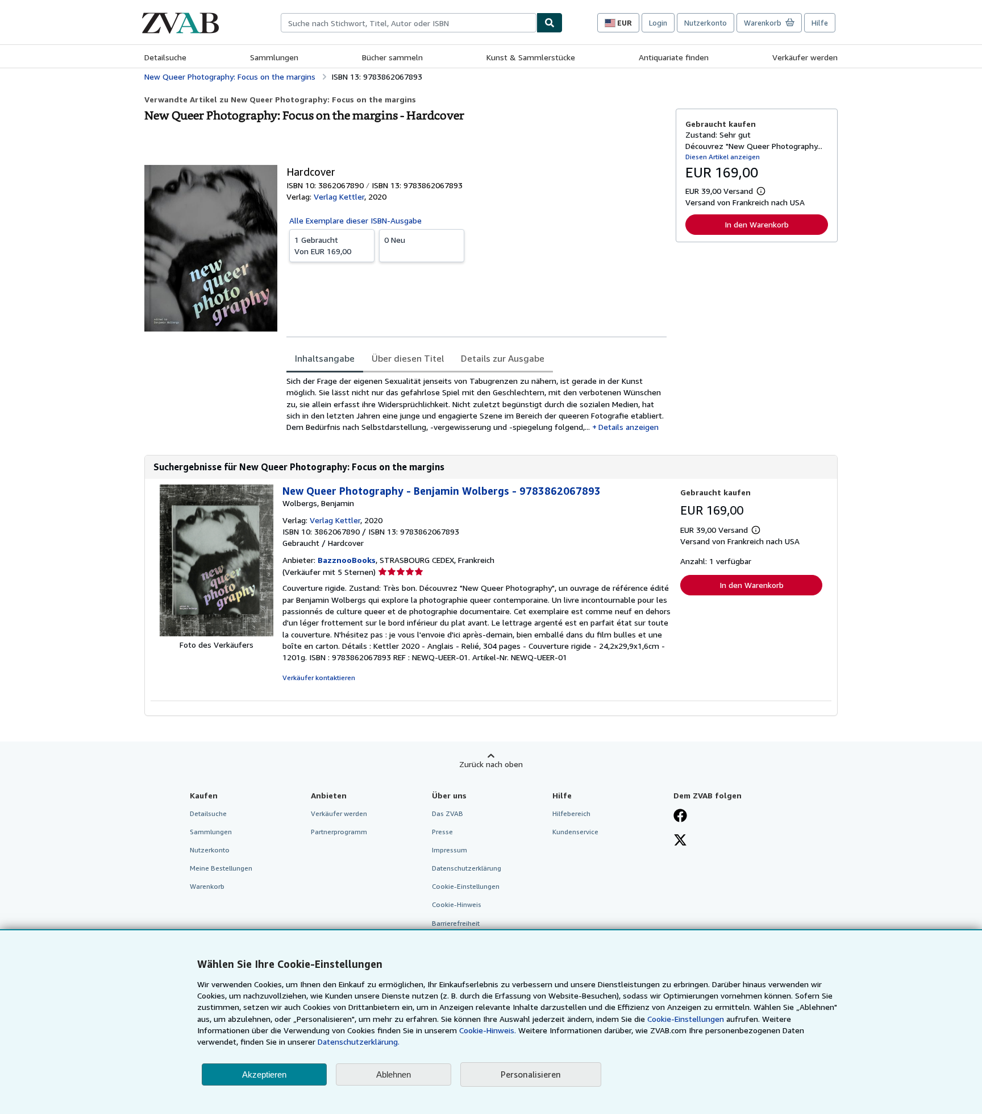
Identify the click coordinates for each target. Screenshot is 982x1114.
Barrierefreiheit (456, 923)
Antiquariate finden (674, 57)
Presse (442, 831)
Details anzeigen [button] (628, 427)
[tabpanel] (476, 404)
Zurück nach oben (491, 764)
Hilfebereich (571, 813)
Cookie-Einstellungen (685, 1019)
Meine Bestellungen (221, 868)
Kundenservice (575, 831)
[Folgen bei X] (680, 841)
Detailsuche (165, 57)
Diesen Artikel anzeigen (722, 156)
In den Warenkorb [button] (757, 224)
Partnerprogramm (339, 831)
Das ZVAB (447, 813)
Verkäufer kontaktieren (318, 677)
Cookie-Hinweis (456, 904)
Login (658, 22)
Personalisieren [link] (531, 1074)
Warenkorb (207, 886)
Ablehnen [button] (393, 1074)
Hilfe (820, 22)
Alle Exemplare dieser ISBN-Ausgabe (355, 220)
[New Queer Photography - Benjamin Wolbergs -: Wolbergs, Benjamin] (216, 633)
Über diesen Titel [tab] (408, 358)
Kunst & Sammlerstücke (530, 57)
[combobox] (408, 22)
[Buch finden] (549, 22)
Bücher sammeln (392, 57)
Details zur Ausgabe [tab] (502, 358)
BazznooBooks (347, 560)
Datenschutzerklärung (466, 868)
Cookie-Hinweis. (487, 1030)
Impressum (449, 850)
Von (322, 245)
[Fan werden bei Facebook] (680, 816)
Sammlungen (274, 57)
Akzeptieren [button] (264, 1074)
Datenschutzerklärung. (359, 1041)
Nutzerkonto (705, 22)
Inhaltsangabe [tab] (325, 358)
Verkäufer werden (805, 57)
